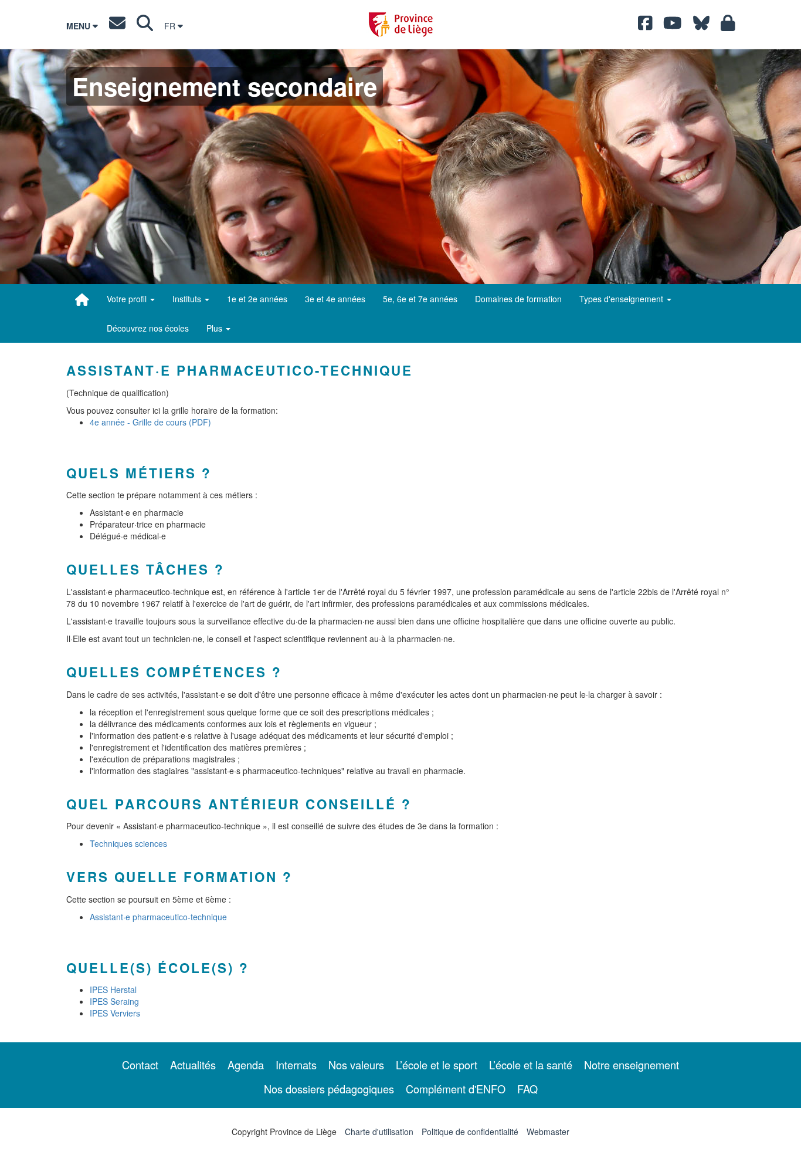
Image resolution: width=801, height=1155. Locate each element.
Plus (215, 328)
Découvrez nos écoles (148, 328)
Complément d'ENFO (455, 1088)
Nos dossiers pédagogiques (329, 1088)
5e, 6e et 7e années (420, 299)
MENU (79, 26)
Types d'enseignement (622, 299)
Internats (296, 1064)
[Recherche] (145, 26)
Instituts (187, 299)
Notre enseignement (631, 1064)
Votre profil (128, 299)
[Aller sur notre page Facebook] (645, 26)
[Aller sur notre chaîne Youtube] (672, 26)
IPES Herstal (113, 989)
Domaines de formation (518, 299)
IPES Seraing (114, 1001)
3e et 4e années (335, 299)
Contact (140, 1064)
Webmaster (548, 1131)
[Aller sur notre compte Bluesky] (701, 26)
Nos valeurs (356, 1064)
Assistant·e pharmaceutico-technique (158, 917)
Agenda (246, 1064)
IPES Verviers (115, 1013)
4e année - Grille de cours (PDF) (150, 422)
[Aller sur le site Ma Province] (728, 26)
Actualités (193, 1064)
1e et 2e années (257, 299)
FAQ (527, 1088)
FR (171, 26)
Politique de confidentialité (470, 1131)
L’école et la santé (530, 1064)
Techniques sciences (128, 843)
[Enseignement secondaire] (82, 299)
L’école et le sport (436, 1064)
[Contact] (117, 26)
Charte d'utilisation (379, 1131)
